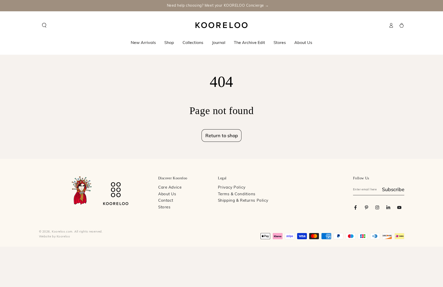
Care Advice (170, 188)
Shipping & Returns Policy (243, 201)
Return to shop (221, 135)
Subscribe (393, 189)
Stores (164, 207)
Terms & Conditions (237, 194)
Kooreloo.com (62, 231)
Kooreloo (63, 236)
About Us (167, 194)
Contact (165, 201)
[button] (44, 25)
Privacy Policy (232, 188)
